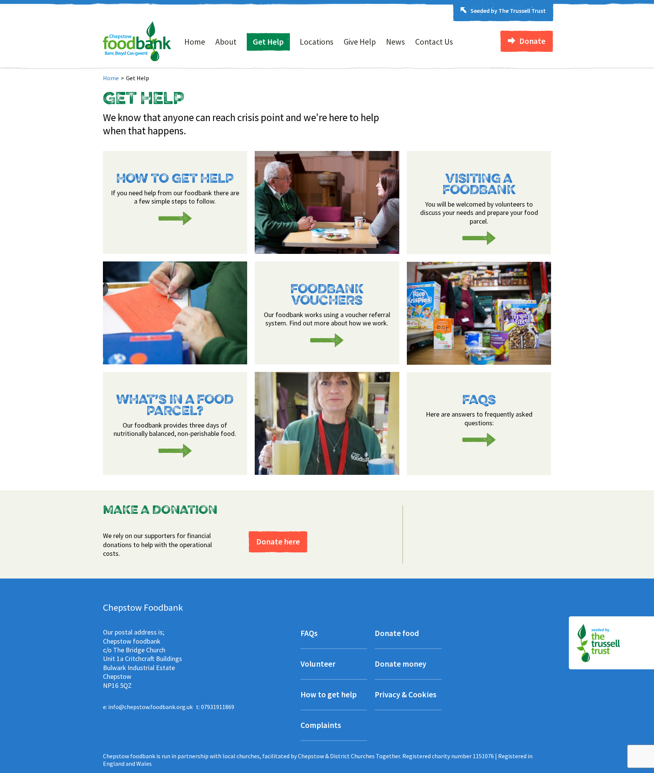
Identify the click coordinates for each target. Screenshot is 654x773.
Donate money (400, 664)
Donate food (397, 634)
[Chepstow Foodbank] (137, 59)
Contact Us (434, 42)
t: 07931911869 (215, 707)
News (395, 42)
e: (148, 707)
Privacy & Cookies (405, 695)
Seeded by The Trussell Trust (508, 10)
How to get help (329, 695)
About (226, 42)
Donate (532, 41)
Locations (316, 42)
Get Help (268, 42)
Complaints (321, 726)
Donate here (278, 542)
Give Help (360, 42)
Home (194, 42)
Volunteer (318, 664)
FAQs (309, 634)
